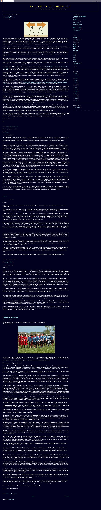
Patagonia (75, 19)
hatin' (74, 48)
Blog (78, 22)
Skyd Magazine (76, 17)
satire (74, 52)
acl (74, 57)
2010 (76, 89)
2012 (76, 85)
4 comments (5, 19)
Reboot (4, 197)
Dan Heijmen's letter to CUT (10, 317)
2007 (76, 96)
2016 (76, 73)
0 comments (5, 134)
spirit (74, 67)
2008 (76, 93)
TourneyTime (76, 39)
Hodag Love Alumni (77, 24)
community (8, 493)
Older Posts (66, 496)
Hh (74, 27)
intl (74, 65)
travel (74, 61)
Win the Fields (76, 30)
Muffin (76, 27)
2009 (76, 91)
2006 (76, 98)
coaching (75, 42)
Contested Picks (76, 63)
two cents (16, 126)
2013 (76, 82)
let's (74, 54)
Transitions (6, 132)
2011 (76, 87)
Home (33, 496)
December (77, 75)
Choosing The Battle (8, 262)
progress (11, 126)
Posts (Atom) (11, 499)
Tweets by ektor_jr (77, 107)
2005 (76, 100)
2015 (76, 78)
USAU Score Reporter (78, 29)
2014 (76, 80)
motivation (75, 50)
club (74, 59)
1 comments (5, 199)
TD (74, 55)
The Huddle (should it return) (79, 16)
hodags (7, 126)
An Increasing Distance (9, 17)
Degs (80, 27)
